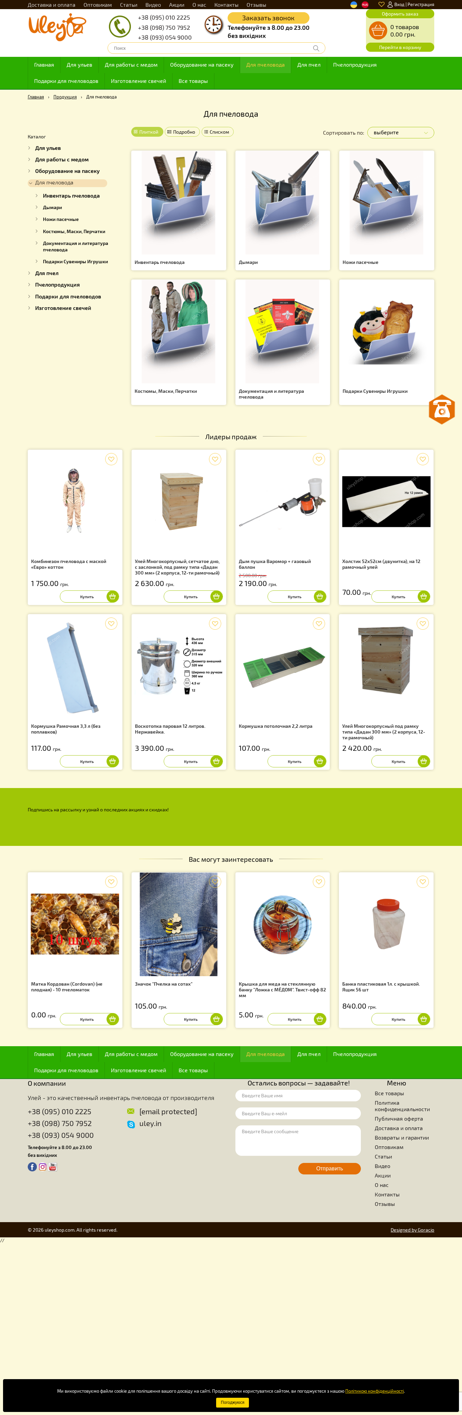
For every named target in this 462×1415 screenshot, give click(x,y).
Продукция (65, 96)
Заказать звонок (268, 18)
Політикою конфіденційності (374, 1391)
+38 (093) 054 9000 (165, 37)
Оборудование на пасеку (202, 64)
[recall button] (442, 409)
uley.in (150, 1123)
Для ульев (79, 64)
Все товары (193, 80)
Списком (219, 132)
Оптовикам (98, 4)
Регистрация (421, 4)
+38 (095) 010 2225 (164, 17)
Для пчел (309, 64)
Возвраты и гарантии (402, 1137)
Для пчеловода (265, 64)
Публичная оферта (399, 1118)
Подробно (184, 132)
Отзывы (256, 4)
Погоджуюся (233, 1402)
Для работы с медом (131, 64)
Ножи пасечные (61, 219)
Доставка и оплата (51, 4)
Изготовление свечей (138, 80)
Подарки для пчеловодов (66, 80)
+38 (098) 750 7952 (164, 27)
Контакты (226, 4)
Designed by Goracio (412, 1230)
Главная (44, 64)
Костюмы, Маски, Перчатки (74, 231)
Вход (399, 4)
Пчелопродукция (355, 64)
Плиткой (148, 132)
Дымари (52, 207)
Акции (176, 4)
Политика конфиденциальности (402, 1105)
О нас (199, 4)
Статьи (128, 4)
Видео (153, 4)
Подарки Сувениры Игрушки (75, 261)
